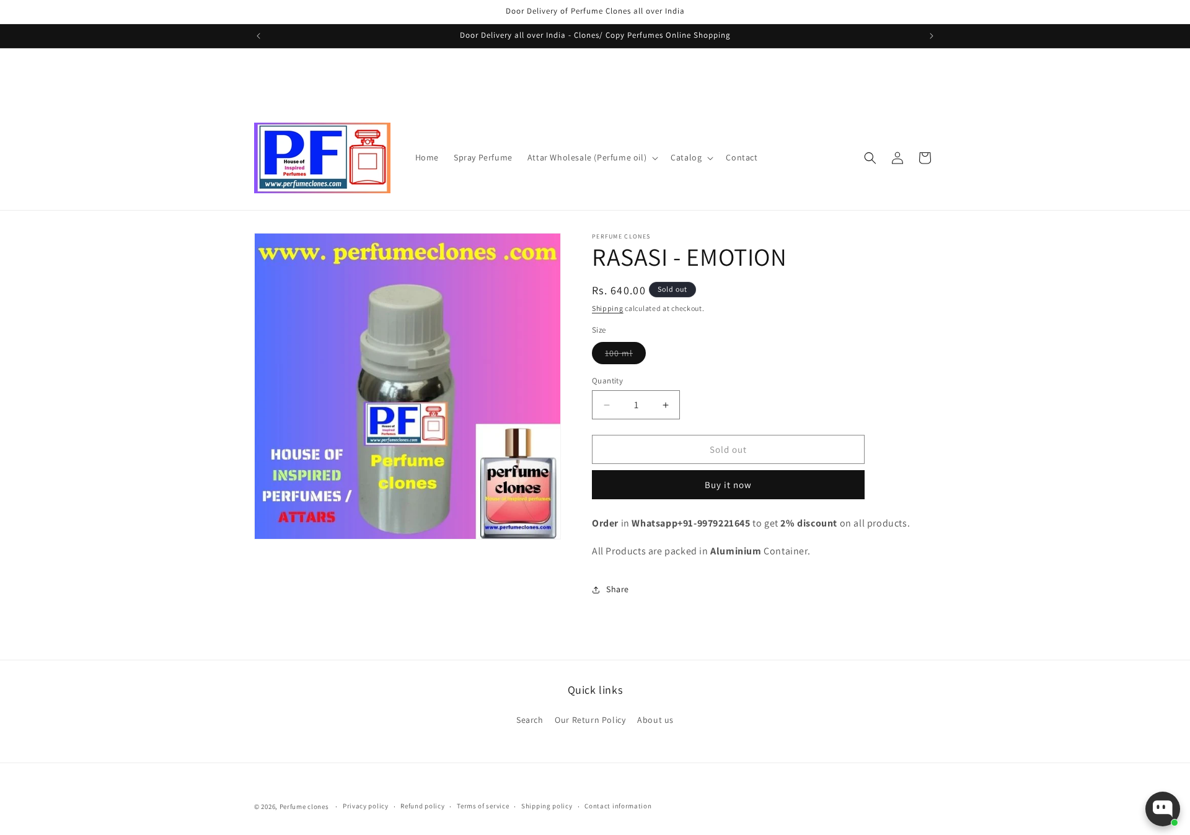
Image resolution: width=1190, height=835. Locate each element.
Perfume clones (304, 806)
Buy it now (728, 485)
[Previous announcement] (258, 36)
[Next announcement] (931, 36)
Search (530, 719)
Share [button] (617, 589)
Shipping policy (547, 806)
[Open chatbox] (1162, 809)
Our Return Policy (590, 719)
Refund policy (422, 806)
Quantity (607, 380)
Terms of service (483, 806)
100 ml (625, 355)
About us (655, 719)
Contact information (617, 806)
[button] (591, 157)
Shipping (608, 308)
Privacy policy (366, 806)
